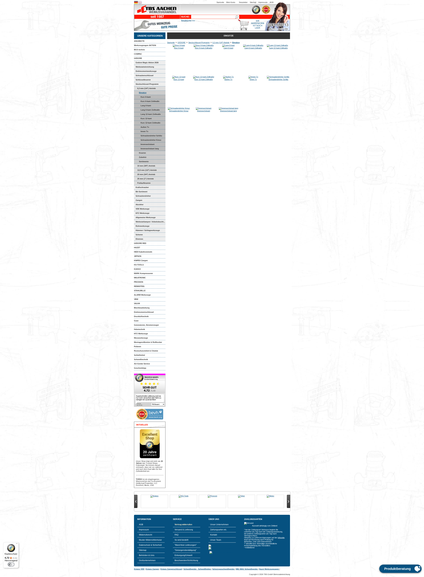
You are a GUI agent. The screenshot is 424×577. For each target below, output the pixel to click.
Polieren (137, 346)
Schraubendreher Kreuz (151, 140)
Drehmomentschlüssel (144, 312)
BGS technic (139, 50)
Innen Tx (144, 131)
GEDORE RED (140, 243)
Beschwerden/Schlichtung (186, 560)
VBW (136, 299)
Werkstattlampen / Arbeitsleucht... (150, 222)
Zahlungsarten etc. (218, 530)
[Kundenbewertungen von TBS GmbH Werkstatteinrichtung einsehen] (149, 406)
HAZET (137, 248)
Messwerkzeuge (141, 338)
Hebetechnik (139, 329)
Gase (136, 321)
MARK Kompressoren (143, 273)
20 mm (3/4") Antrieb (146, 174)
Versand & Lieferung (184, 530)
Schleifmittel (139, 355)
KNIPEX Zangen (141, 260)
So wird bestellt (181, 540)
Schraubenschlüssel (144, 75)
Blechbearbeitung (142, 308)
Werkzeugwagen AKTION (145, 45)
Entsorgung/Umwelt (183, 555)
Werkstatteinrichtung (145, 67)
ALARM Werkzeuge (142, 295)
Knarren (142, 153)
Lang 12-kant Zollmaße (151, 114)
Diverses (139, 239)
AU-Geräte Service (142, 364)
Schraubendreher (143, 196)
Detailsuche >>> (188, 21)
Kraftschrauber (142, 187)
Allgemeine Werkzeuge (146, 217)
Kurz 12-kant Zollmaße (150, 123)
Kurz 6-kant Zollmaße (150, 101)
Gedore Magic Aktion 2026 (147, 63)
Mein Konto (230, 2)
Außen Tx (145, 127)
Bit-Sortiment (141, 192)
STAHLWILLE (139, 291)
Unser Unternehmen (219, 524)
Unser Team (215, 540)
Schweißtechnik (141, 359)
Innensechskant (148, 144)
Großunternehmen (147, 560)
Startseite (220, 2)
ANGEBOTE (139, 41)
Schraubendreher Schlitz (151, 136)
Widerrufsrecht (145, 535)
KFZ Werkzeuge (142, 213)
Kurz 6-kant (146, 97)
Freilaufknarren (144, 183)
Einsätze (142, 93)
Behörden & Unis (146, 555)
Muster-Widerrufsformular (150, 540)
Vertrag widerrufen (183, 524)
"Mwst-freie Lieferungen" (186, 545)
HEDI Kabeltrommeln (143, 252)
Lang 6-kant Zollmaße (150, 110)
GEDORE (138, 58)
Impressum (262, 2)
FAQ (176, 535)
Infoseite (281, 538)
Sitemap (253, 2)
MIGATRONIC (140, 278)
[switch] (11, 564)
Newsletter (243, 2)
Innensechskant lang (150, 149)
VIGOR (137, 303)
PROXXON (138, 282)
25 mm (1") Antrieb (145, 179)
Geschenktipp (140, 368)
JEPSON (137, 256)
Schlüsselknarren (143, 80)
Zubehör (142, 157)
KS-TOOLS (139, 265)
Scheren (139, 235)
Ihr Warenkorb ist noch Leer (257, 24)
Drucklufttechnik (141, 316)
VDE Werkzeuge (142, 209)
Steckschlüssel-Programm (147, 84)
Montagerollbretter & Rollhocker (148, 342)
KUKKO (137, 269)
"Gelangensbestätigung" (185, 550)
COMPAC (138, 54)
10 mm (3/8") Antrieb (146, 166)
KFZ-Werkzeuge (141, 334)
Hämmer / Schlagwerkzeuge (148, 230)
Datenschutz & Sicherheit (150, 545)
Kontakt (213, 535)
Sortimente (144, 161)
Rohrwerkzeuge (142, 226)
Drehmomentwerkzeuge (146, 71)
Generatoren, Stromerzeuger (146, 325)
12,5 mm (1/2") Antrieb (147, 170)
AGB (271, 2)
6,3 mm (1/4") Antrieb (146, 88)
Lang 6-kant (146, 106)
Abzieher (139, 205)
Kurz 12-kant (146, 118)
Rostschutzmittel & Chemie (146, 351)
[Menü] (17, 544)
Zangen (139, 200)
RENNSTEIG (139, 286)
